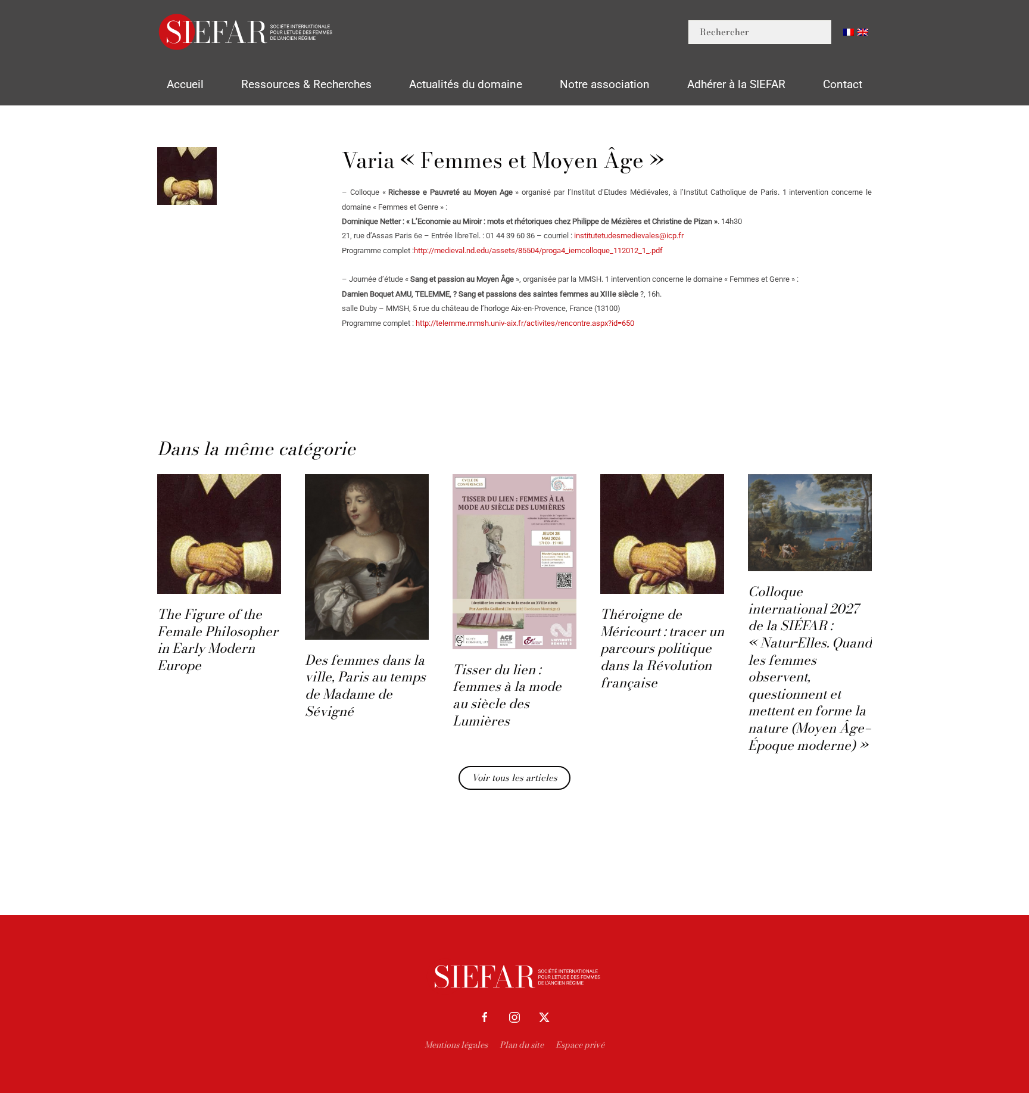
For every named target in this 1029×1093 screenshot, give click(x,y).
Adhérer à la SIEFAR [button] (736, 84)
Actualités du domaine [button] (465, 84)
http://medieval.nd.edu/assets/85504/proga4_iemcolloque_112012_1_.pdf (538, 250)
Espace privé (580, 1044)
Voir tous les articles (514, 777)
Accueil (185, 84)
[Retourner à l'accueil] (246, 32)
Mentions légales (456, 1044)
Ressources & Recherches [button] (306, 84)
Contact (842, 84)
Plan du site (522, 1044)
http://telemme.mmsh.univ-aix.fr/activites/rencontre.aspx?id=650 (525, 323)
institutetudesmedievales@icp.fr (629, 235)
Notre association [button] (605, 84)
